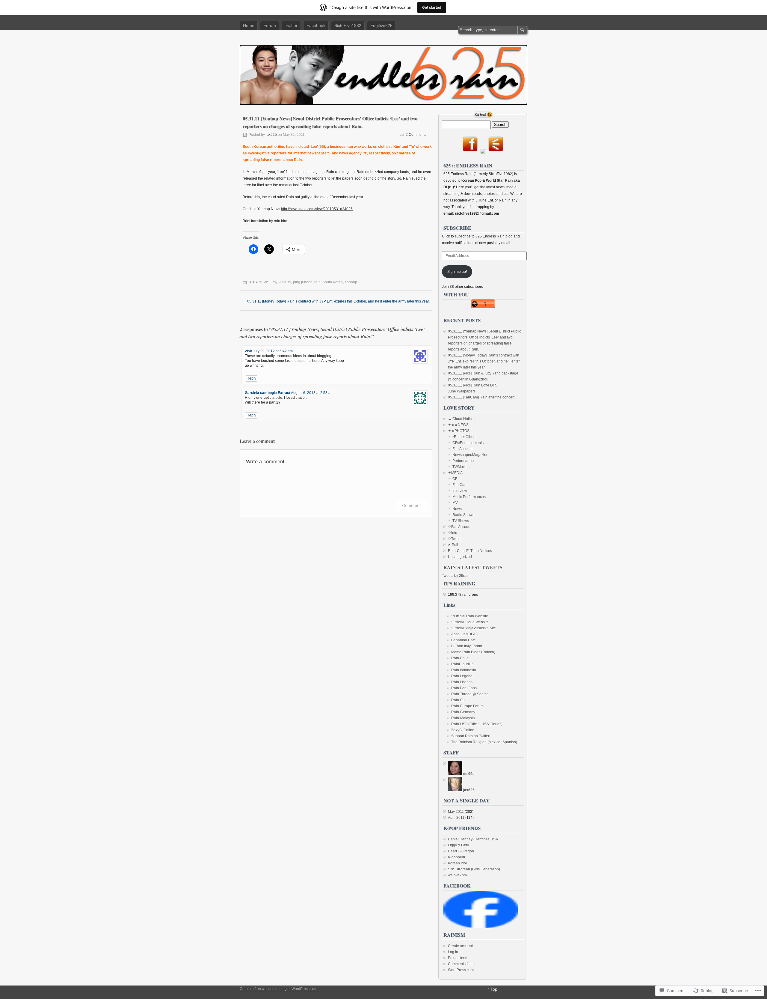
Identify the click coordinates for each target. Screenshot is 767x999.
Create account (460, 946)
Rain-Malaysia (463, 718)
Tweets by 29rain (455, 576)
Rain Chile (460, 658)
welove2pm (457, 875)
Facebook (316, 25)
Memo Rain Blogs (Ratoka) (473, 652)
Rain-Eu (458, 700)
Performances (463, 461)
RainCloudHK (462, 664)
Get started (431, 7)
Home (248, 25)
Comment (411, 505)
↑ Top (492, 989)
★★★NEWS (259, 282)
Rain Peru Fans (464, 688)
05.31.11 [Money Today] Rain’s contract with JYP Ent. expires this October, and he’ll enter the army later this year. (484, 361)
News (457, 509)
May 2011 (456, 812)
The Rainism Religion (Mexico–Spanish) (484, 742)
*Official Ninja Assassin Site (473, 628)
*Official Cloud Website (470, 622)
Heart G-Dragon (461, 851)
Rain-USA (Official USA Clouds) (476, 724)
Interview (459, 491)
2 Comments (416, 135)
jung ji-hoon (302, 282)
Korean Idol (457, 863)
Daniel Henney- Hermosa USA (473, 839)
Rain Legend (461, 676)
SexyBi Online (462, 730)
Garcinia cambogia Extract (267, 393)
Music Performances (469, 497)
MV (455, 503)
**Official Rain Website (469, 616)
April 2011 (456, 818)
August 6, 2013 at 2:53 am (312, 393)
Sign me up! (457, 272)
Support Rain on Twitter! (470, 736)
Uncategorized (460, 557)
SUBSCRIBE (457, 227)
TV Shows (460, 521)
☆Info (452, 533)
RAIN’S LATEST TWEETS (472, 567)
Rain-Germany (463, 712)
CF (454, 479)
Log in (453, 952)
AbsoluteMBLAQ (464, 634)
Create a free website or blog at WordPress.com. (279, 989)
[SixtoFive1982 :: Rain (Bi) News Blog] (480, 927)
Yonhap (351, 282)
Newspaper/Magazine (470, 455)
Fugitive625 (381, 25)
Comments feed (461, 964)
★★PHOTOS (458, 431)
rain (317, 282)
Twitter (291, 25)
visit (248, 351)
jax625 (271, 135)
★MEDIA (455, 473)
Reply (251, 378)
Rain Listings (461, 682)
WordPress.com (461, 970)
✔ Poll (453, 545)
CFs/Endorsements (468, 443)
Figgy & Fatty (458, 845)
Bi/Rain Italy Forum (466, 646)
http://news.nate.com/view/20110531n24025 (317, 209)
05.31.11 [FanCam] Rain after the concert (481, 397)
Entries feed (457, 958)
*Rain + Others (464, 437)
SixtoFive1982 (347, 25)
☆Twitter (455, 539)
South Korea (332, 282)
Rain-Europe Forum (467, 706)
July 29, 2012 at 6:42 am (273, 351)
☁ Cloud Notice (461, 419)
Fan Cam (459, 485)
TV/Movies (460, 467)
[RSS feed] (483, 115)
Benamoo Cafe (463, 640)
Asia (282, 282)
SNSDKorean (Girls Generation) (474, 869)
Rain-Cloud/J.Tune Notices (470, 551)
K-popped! (456, 857)
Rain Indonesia (463, 670)
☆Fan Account (459, 527)
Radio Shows (463, 515)
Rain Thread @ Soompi (470, 694)
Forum (269, 25)
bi (289, 282)
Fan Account (462, 449)
